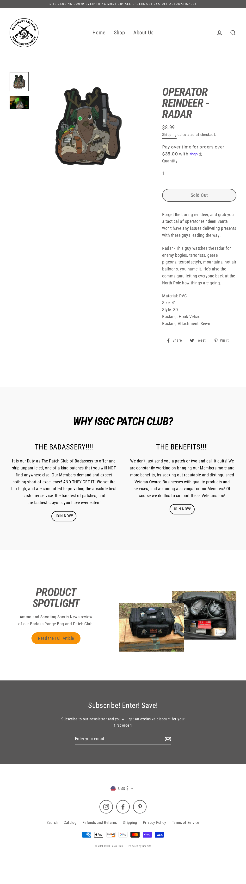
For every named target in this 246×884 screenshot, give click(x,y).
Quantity (170, 160)
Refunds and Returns (99, 822)
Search (52, 822)
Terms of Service (185, 822)
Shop (119, 33)
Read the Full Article (56, 638)
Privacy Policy (154, 822)
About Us (143, 33)
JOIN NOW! (64, 516)
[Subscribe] (167, 739)
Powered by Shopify (140, 846)
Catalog (70, 822)
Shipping (169, 134)
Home (98, 33)
